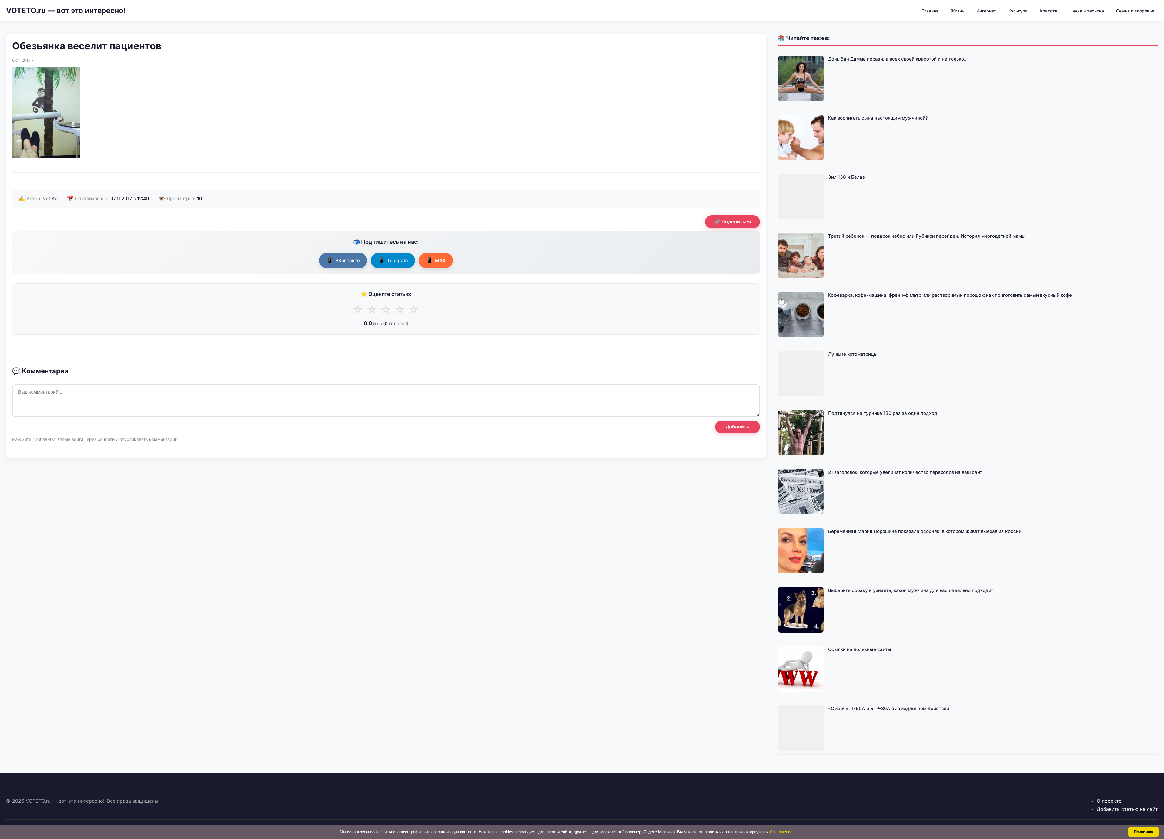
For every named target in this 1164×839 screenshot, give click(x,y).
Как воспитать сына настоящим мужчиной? (878, 118)
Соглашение (781, 832)
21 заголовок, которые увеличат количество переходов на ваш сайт (905, 472)
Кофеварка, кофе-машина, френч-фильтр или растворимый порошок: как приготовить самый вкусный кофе (950, 295)
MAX (436, 260)
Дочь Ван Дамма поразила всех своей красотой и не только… (898, 59)
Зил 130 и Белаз (846, 177)
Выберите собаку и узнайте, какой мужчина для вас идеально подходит (910, 590)
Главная (929, 10)
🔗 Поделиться (732, 221)
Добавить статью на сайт (1127, 809)
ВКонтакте (343, 260)
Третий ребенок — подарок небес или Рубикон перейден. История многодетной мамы (926, 236)
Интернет (986, 10)
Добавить (737, 426)
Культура (1018, 10)
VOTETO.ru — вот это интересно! (66, 10)
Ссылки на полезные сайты (859, 649)
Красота (1048, 10)
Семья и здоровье (1135, 10)
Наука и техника (1086, 10)
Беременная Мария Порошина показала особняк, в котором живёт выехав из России (925, 531)
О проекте (1109, 801)
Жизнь (957, 10)
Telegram (393, 260)
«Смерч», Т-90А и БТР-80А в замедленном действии (888, 708)
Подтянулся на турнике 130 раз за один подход (882, 413)
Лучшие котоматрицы (853, 354)
